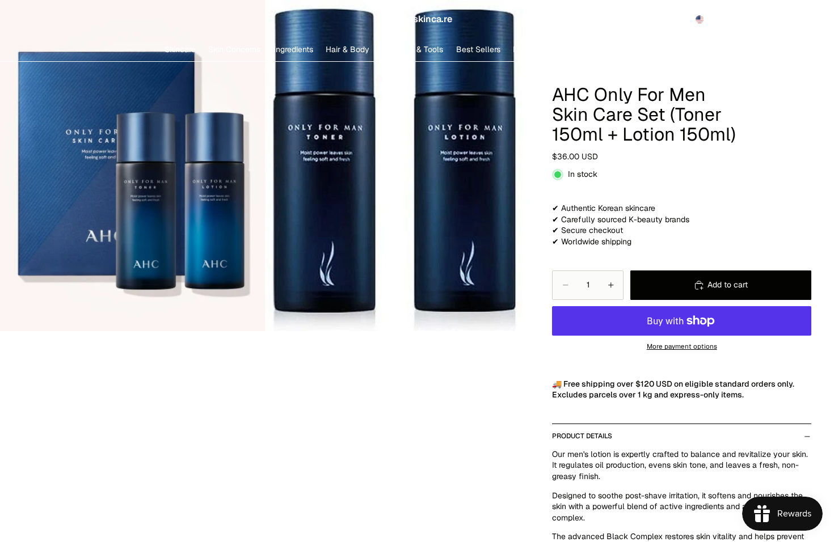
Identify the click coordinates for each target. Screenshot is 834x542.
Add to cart (727, 285)
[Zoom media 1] (132, 165)
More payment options (682, 346)
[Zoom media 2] (397, 165)
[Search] (750, 19)
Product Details (582, 436)
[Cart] (798, 19)
